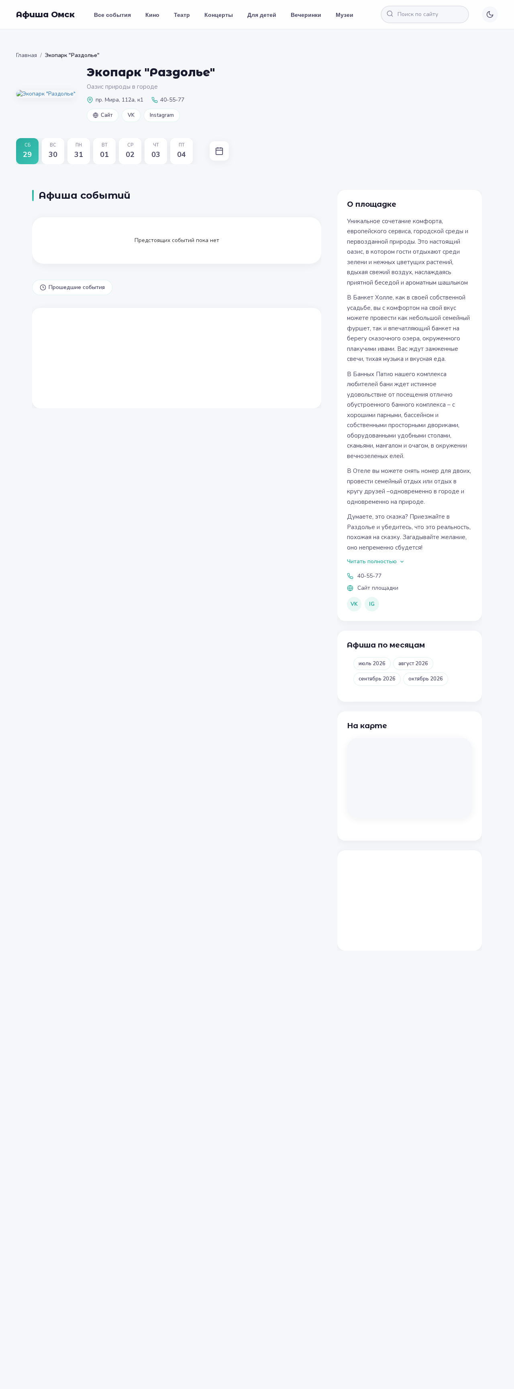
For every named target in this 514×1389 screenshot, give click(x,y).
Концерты (218, 14)
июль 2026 (372, 663)
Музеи (344, 14)
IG (372, 604)
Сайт (106, 115)
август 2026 (413, 663)
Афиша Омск (45, 14)
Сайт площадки (377, 588)
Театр (182, 14)
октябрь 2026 (425, 678)
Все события (112, 14)
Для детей (261, 14)
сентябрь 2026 (377, 678)
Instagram (162, 115)
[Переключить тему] (490, 14)
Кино (152, 14)
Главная (26, 55)
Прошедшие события (77, 287)
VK (131, 115)
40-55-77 (369, 576)
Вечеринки (306, 14)
